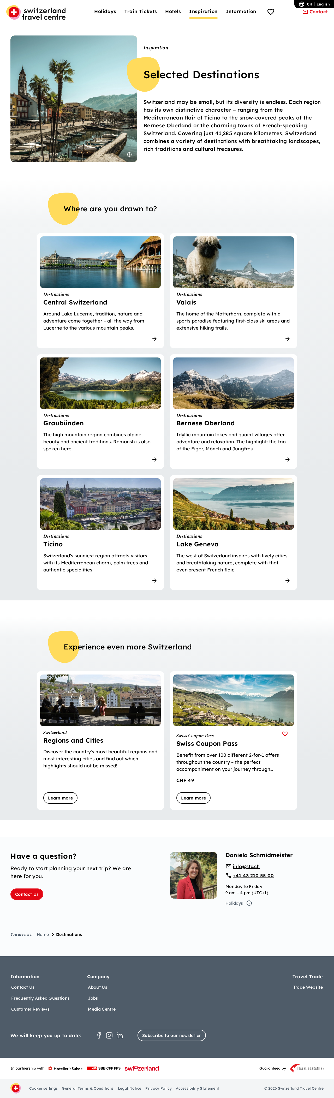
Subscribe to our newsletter (171, 1035)
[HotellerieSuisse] (65, 1068)
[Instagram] (109, 1035)
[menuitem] (105, 11)
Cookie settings (43, 1088)
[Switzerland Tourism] (142, 1068)
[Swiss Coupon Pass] (233, 740)
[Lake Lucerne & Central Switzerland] (100, 290)
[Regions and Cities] (100, 740)
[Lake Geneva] (233, 532)
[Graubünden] (100, 411)
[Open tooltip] (129, 154)
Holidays (234, 903)
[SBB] (104, 1068)
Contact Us (27, 894)
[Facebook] (99, 1035)
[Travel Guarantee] (307, 1068)
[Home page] (35, 12)
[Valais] (233, 290)
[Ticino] (100, 532)
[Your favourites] (271, 12)
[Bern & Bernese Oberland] (233, 411)
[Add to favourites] (285, 734)
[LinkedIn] (120, 1035)
